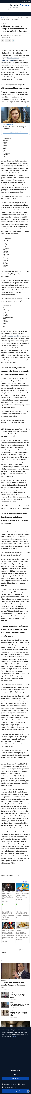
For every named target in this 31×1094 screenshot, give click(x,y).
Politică (13, 14)
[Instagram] (24, 1)
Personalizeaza (15, 1070)
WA (9, 40)
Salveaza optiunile (15, 1091)
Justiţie (7, 18)
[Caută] (8, 9)
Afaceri (26, 14)
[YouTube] (29, 1)
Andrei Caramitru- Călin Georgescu (18, 950)
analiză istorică (13, 336)
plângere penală (7, 60)
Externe (20, 14)
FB (2, 40)
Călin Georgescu (13, 58)
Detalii (14, 1036)
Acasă (2, 18)
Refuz (15, 1074)
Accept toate (15, 1078)
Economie (6, 14)
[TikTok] (26, 1)
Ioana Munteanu (6, 35)
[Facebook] (22, 1)
